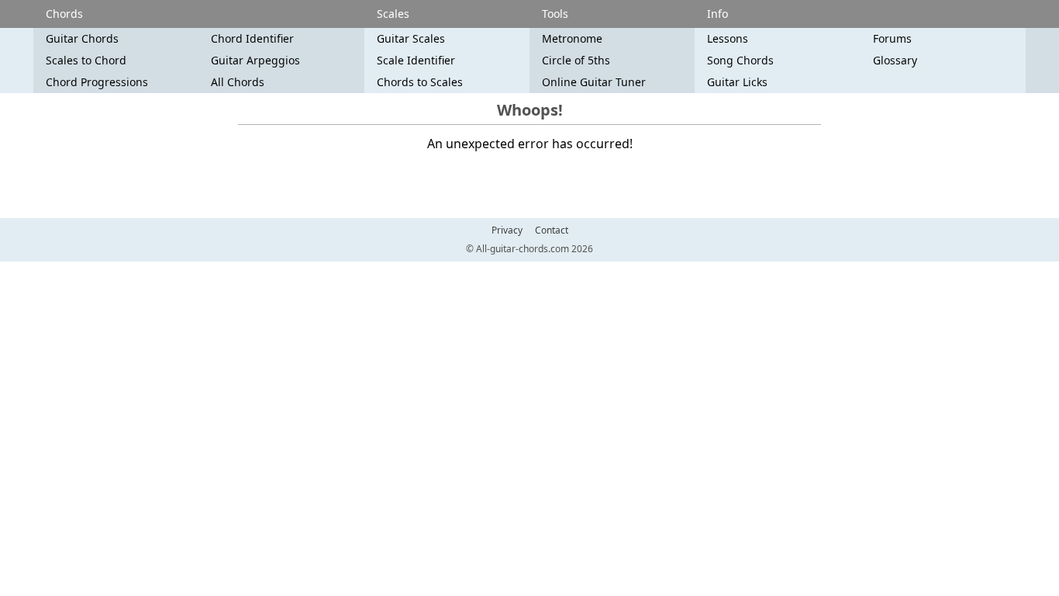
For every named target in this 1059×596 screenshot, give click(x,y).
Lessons (727, 38)
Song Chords (740, 60)
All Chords (237, 81)
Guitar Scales (411, 38)
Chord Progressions (97, 81)
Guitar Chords (82, 38)
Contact (551, 230)
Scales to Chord (86, 60)
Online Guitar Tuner (594, 81)
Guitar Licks (737, 81)
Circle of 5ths (576, 60)
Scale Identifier (416, 60)
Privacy (507, 230)
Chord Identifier (252, 38)
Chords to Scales (420, 81)
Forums (892, 38)
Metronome (572, 38)
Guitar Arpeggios (255, 60)
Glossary (895, 60)
